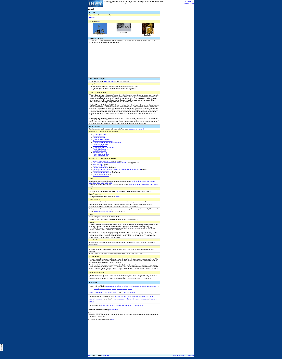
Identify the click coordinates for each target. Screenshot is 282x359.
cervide (108, 289)
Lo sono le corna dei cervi (101, 161)
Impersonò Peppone (99, 137)
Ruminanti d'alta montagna (101, 139)
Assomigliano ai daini (100, 152)
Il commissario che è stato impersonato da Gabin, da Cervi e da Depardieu (117, 169)
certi (144, 181)
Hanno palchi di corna (100, 146)
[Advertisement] (177, 41)
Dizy (89, 355)
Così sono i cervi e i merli (101, 176)
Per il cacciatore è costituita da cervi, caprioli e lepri (109, 162)
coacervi (137, 299)
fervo (134, 184)
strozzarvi (142, 296)
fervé (138, 184)
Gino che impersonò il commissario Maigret (107, 142)
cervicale (96, 289)
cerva (148, 181)
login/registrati (189, 1)
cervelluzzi (145, 286)
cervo (90, 183)
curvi (98, 183)
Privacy (1, 348)
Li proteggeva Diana (99, 151)
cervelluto (138, 286)
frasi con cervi (109, 81)
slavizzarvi (127, 296)
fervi (102, 183)
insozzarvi (149, 296)
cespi (133, 292)
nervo (143, 184)
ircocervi (91, 302)
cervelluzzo (153, 286)
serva (147, 184)
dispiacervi (130, 299)
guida (192, 4)
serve (151, 184)
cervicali (103, 289)
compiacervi (122, 299)
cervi (98, 21)
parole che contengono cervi (103, 211)
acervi (118, 196)
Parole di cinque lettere (96, 292)
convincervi (144, 299)
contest (186, 4)
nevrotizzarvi (119, 296)
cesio (129, 292)
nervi (106, 183)
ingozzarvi (135, 296)
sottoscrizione (113, 309)
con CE (112, 305)
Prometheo (105, 355)
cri (150, 191)
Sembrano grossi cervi (100, 174)
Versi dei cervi (97, 164)
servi (110, 183)
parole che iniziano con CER (125, 305)
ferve (130, 184)
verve (90, 186)
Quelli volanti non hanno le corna (103, 147)
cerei (137, 181)
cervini (130, 289)
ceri (117, 191)
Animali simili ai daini (100, 134)
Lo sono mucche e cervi (100, 167)
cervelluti (131, 286)
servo (156, 184)
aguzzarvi (92, 299)
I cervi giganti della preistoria (102, 172)
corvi (94, 183)
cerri (141, 181)
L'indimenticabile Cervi (100, 166)
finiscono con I (139, 305)
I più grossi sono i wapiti (101, 144)
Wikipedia (92, 17)
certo (105, 292)
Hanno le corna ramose (100, 156)
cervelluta (118, 286)
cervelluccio (110, 286)
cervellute (125, 286)
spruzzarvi (99, 299)
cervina (119, 289)
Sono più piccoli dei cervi (101, 171)
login (112, 319)
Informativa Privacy (179, 355)
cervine (124, 289)
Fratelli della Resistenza (100, 149)
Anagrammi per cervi (136, 129)
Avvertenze (190, 355)
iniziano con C (104, 305)
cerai (133, 181)
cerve (153, 181)
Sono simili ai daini (99, 136)
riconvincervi (153, 299)
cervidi (114, 289)
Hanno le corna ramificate (101, 154)
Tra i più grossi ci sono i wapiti (102, 141)
